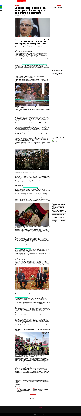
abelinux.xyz (48, 414)
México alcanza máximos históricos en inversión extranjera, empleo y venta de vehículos (58, 207)
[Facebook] (1, 5)
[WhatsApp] (1, 7)
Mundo (34, 1)
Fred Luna (17, 16)
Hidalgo (37, 1)
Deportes (46, 1)
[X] (1, 10)
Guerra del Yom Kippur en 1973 (37, 128)
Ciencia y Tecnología (52, 1)
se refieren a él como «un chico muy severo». (25, 77)
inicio (27, 1)
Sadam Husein (27, 117)
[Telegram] (1, 8)
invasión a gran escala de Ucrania (31, 308)
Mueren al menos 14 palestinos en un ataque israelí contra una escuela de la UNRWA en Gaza (59, 204)
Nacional (30, 1)
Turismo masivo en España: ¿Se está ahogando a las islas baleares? (57, 70)
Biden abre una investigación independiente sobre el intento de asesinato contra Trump (58, 137)
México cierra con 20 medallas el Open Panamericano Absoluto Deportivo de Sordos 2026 (59, 211)
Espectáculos (42, 1)
